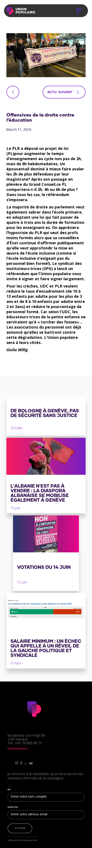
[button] (79, 10)
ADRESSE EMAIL (12, 807)
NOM (8, 789)
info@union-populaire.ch (17, 748)
